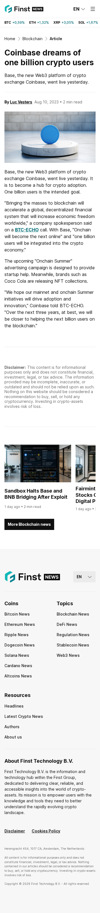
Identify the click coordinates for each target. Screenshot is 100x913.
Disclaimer (14, 831)
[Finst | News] (23, 9)
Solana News (16, 655)
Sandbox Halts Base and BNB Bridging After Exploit (36, 494)
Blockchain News (73, 614)
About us (13, 737)
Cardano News (18, 665)
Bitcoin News (17, 614)
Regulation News (73, 634)
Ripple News (16, 634)
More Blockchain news (29, 524)
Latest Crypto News (23, 716)
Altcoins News (18, 676)
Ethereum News (19, 624)
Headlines (14, 706)
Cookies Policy (46, 831)
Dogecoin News (19, 645)
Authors (11, 726)
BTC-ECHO (27, 230)
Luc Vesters (21, 102)
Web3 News (68, 655)
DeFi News (67, 624)
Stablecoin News (73, 645)
